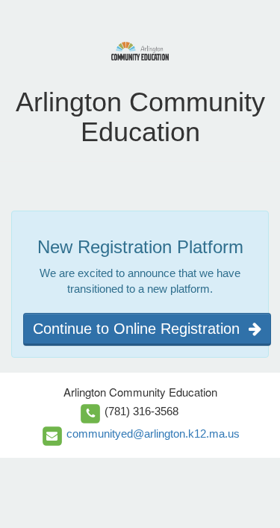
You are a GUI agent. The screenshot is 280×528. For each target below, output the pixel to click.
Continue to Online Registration (141, 328)
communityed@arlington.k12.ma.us (153, 433)
